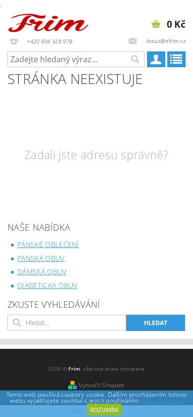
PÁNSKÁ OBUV (41, 258)
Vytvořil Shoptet (101, 385)
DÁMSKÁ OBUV (42, 271)
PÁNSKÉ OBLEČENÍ (48, 244)
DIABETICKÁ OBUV (47, 285)
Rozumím (104, 410)
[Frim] (48, 21)
